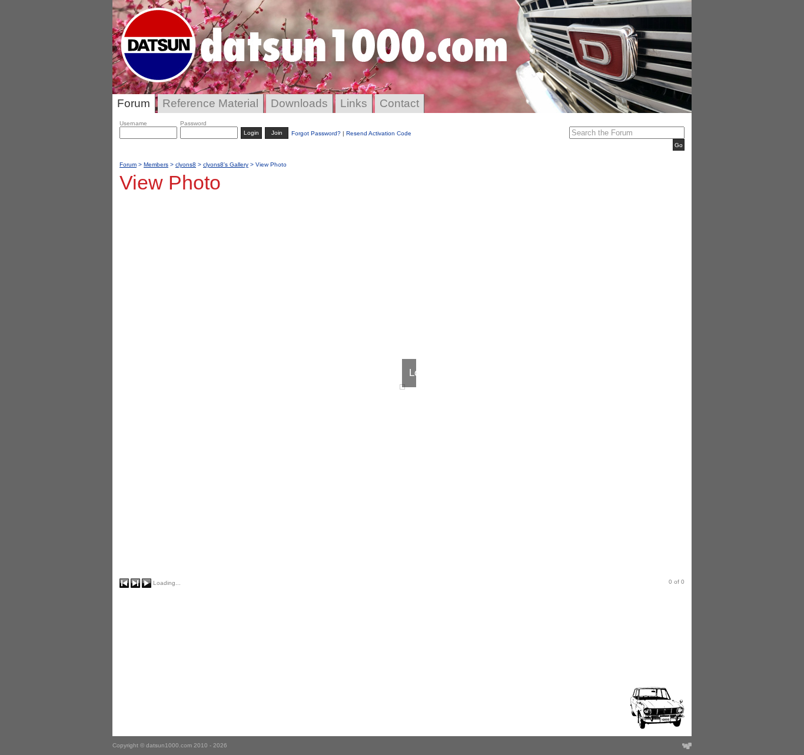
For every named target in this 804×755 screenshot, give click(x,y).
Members (156, 164)
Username (133, 123)
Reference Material (210, 103)
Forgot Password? (316, 133)
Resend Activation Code (378, 133)
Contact (399, 103)
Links (353, 103)
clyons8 (185, 164)
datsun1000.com (169, 745)
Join (277, 132)
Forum (133, 103)
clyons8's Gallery (225, 164)
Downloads (299, 103)
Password (193, 123)
